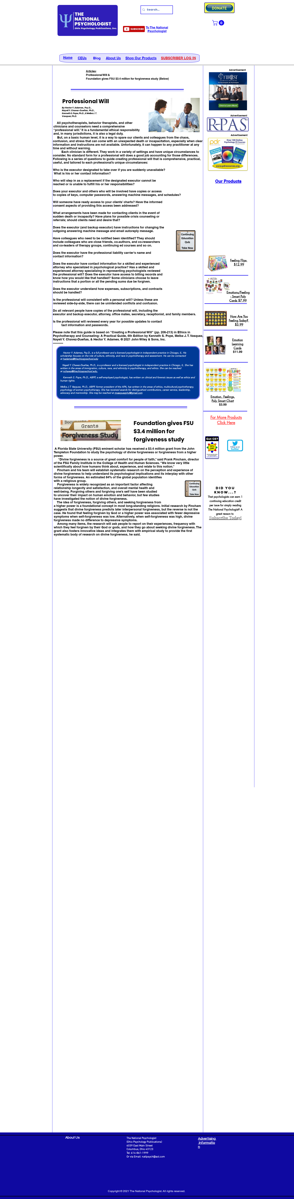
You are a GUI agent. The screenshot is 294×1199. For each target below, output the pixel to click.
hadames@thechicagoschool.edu (80, 358)
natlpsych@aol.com (153, 1156)
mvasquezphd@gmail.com (128, 392)
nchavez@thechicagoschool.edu (80, 371)
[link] (218, 23)
